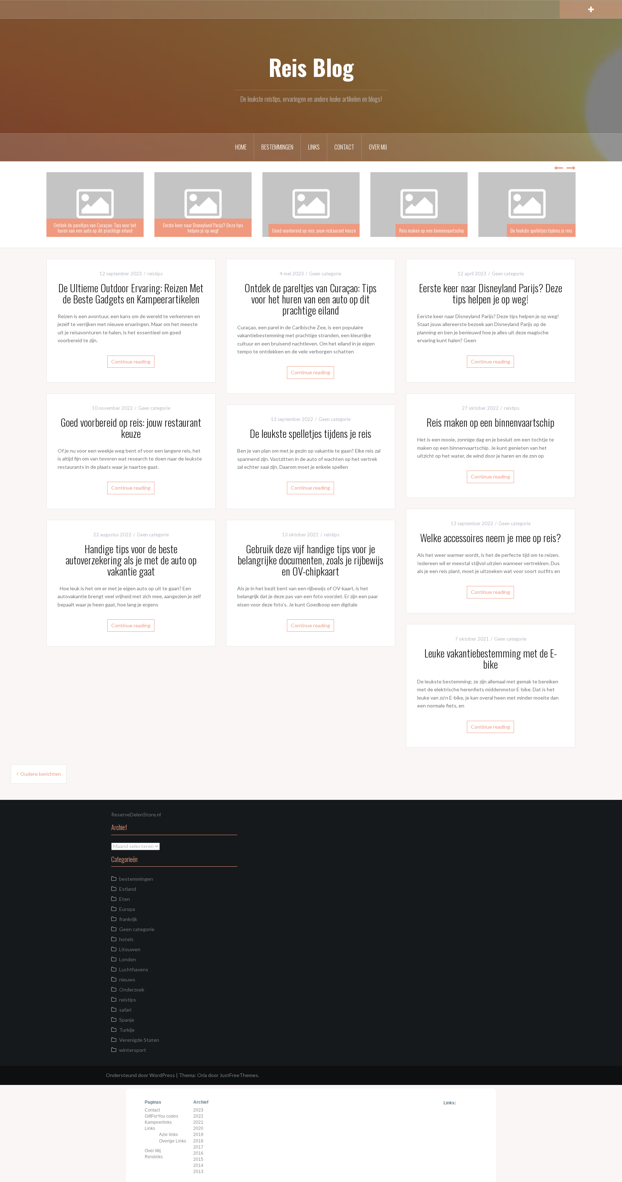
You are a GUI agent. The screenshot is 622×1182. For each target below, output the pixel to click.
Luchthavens (133, 969)
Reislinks (154, 1156)
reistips (155, 273)
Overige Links (172, 1141)
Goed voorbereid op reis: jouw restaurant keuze (419, 230)
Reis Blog (311, 66)
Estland (127, 889)
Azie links (168, 1134)
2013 (198, 1171)
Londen (127, 959)
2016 (198, 1153)
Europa (127, 909)
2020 (198, 1128)
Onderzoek (131, 989)
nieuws (127, 979)
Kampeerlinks (158, 1122)
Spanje (126, 1020)
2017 (198, 1147)
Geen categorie (325, 273)
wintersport (132, 1050)
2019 (198, 1134)
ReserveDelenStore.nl (136, 814)
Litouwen (129, 949)
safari (125, 1010)
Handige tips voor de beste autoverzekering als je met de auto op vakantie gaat (131, 559)
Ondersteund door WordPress (140, 1075)
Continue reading (130, 361)
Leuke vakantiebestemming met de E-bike (490, 659)
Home (241, 147)
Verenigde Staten (139, 1040)
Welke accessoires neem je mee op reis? (490, 537)
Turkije (127, 1030)
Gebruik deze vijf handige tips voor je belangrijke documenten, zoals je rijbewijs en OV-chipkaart (310, 559)
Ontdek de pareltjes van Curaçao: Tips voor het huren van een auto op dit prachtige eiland (199, 227)
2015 (198, 1159)
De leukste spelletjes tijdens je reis (310, 433)
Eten (124, 899)
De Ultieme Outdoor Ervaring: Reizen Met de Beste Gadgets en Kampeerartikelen (92, 227)
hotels (126, 939)
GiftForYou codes (161, 1116)
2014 (198, 1165)
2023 (198, 1110)
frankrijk (128, 919)
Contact (344, 147)
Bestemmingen (277, 147)
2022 (198, 1116)
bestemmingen (136, 879)
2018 (198, 1141)
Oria (202, 1075)
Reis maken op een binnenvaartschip (536, 230)
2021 (198, 1122)
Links (314, 147)
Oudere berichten (40, 774)
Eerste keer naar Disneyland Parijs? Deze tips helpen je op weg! (308, 227)
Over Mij (378, 147)
